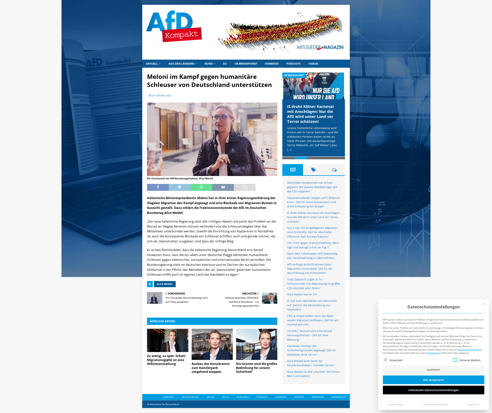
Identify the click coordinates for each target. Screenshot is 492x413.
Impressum (473, 404)
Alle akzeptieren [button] (433, 380)
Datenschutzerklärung (469, 349)
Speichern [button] (433, 369)
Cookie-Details (396, 404)
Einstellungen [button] (433, 353)
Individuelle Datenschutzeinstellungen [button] (433, 390)
